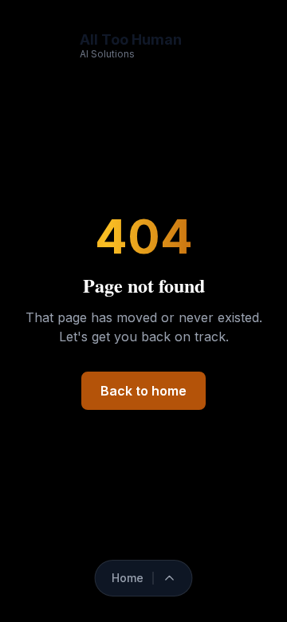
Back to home (143, 391)
